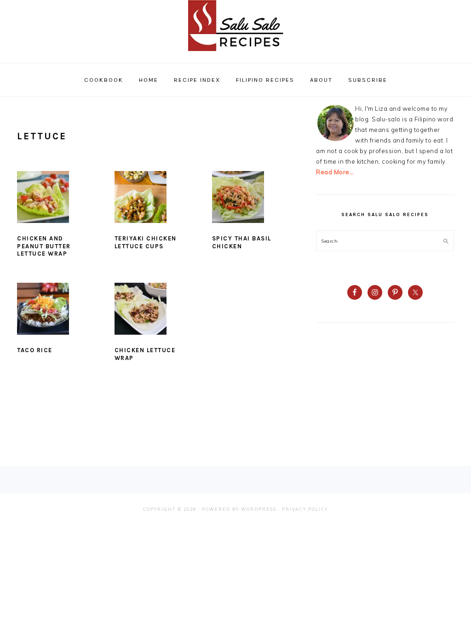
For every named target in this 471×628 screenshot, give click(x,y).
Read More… (335, 172)
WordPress (258, 509)
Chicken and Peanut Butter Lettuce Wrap (44, 246)
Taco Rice (34, 350)
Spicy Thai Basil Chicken (241, 242)
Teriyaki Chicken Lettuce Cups (146, 242)
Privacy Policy (305, 509)
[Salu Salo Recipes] (235, 53)
